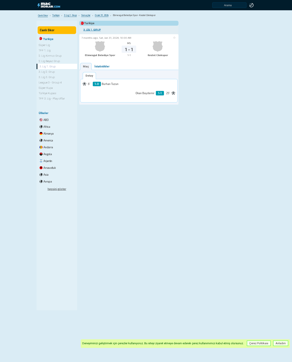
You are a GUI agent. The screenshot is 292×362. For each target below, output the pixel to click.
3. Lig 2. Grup (47, 71)
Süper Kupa (46, 87)
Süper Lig (44, 45)
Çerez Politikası (258, 343)
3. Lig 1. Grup (92, 29)
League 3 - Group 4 (50, 82)
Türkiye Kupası (47, 93)
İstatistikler (102, 66)
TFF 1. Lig (45, 50)
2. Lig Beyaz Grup (49, 61)
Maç (86, 66)
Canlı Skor (47, 30)
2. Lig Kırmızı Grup (50, 55)
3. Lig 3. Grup (47, 77)
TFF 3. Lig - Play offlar (52, 98)
